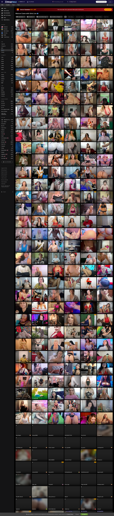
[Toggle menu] (2, 2)
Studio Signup (4, 181)
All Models (3, 183)
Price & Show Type (42, 16)
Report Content (4, 172)
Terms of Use (3, 177)
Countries (31, 16)
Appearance (20, 16)
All (65, 16)
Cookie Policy (70, 514)
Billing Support (4, 170)
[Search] (68, 2)
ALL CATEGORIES (8, 161)
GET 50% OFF (108, 9)
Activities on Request (56, 16)
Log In (110, 1)
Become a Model (4, 179)
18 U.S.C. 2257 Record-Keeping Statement (5, 186)
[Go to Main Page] (10, 2)
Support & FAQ (4, 168)
